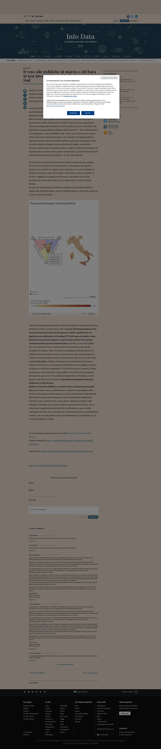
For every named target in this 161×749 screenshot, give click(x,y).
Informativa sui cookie (70, 96)
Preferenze (73, 113)
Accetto (88, 113)
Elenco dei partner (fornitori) (56, 106)
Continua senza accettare (109, 78)
